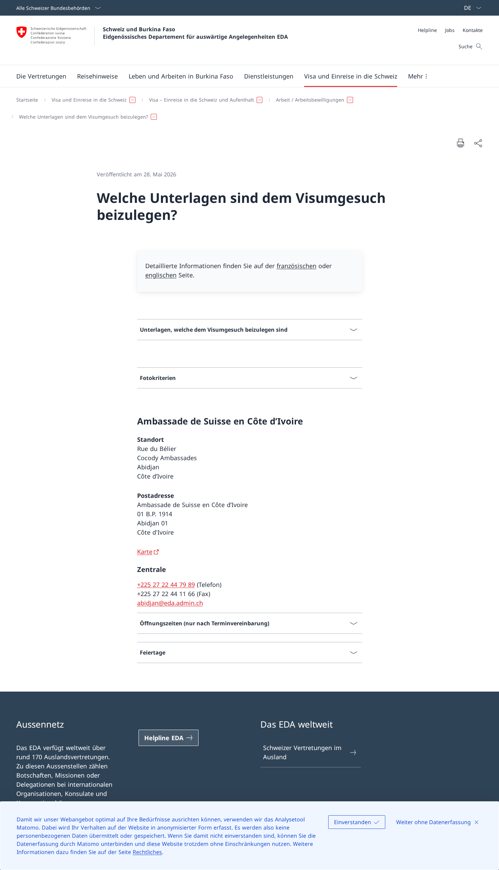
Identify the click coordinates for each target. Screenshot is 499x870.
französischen (296, 266)
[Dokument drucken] (460, 143)
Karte (144, 551)
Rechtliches (147, 852)
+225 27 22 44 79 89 (166, 584)
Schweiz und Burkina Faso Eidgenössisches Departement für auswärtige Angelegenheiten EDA (195, 32)
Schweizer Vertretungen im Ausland (302, 752)
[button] (41, 76)
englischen (161, 275)
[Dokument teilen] (478, 143)
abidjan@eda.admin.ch (170, 603)
